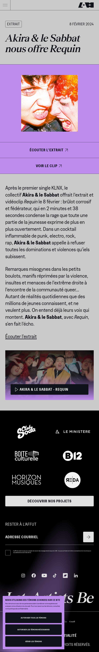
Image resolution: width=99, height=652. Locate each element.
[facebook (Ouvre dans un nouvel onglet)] (33, 575)
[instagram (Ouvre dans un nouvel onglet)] (23, 575)
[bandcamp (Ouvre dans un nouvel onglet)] (65, 575)
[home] (86, 5)
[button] (5, 5)
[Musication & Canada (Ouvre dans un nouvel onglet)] (67, 621)
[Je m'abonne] (88, 537)
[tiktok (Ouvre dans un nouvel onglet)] (54, 575)
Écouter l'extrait (21, 336)
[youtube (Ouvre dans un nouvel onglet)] (44, 575)
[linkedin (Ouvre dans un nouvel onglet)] (76, 575)
